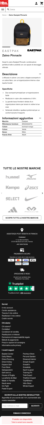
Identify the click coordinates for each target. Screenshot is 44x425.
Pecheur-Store (28, 353)
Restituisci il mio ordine (11, 315)
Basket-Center (7, 353)
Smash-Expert (28, 361)
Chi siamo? (6, 326)
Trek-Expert (27, 375)
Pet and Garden (29, 356)
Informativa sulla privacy (11, 345)
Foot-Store (6, 367)
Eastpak (10, 51)
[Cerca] (8, 9)
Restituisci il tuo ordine (22, 279)
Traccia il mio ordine (10, 313)
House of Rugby (8, 375)
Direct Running (8, 359)
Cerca (12, 9)
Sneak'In (26, 364)
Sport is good (28, 370)
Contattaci (22, 237)
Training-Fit (27, 372)
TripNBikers (27, 380)
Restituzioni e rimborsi (11, 334)
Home (4, 15)
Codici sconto (7, 318)
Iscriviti (35, 405)
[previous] (1, 193)
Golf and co (6, 372)
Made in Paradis (8, 380)
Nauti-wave (6, 383)
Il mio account (7, 307)
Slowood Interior (29, 359)
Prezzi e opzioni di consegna (13, 342)
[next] (42, 193)
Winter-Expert (28, 386)
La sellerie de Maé (9, 378)
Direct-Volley (7, 361)
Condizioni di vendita (10, 331)
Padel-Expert (7, 388)
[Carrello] (42, 3)
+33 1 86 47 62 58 (22, 244)
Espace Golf (7, 364)
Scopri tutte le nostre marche (22, 218)
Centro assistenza (9, 310)
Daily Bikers (7, 356)
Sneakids (26, 367)
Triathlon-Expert (29, 378)
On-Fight (5, 386)
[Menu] (2, 9)
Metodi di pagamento (10, 340)
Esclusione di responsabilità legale (16, 337)
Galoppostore (7, 370)
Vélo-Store (27, 383)
